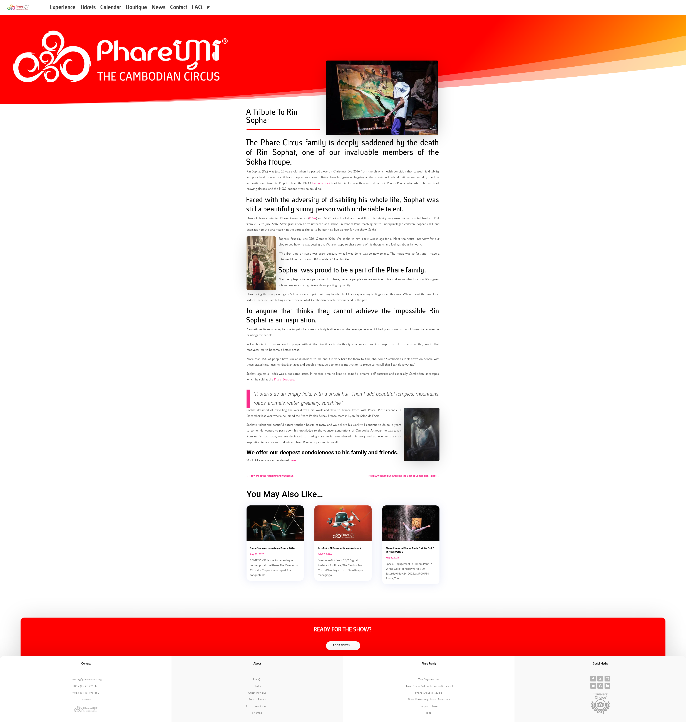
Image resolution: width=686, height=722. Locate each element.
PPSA (312, 218)
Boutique (136, 8)
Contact (179, 8)
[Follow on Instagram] (607, 678)
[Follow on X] (600, 678)
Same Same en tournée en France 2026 (272, 548)
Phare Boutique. (284, 380)
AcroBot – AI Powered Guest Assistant (339, 548)
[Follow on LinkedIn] (607, 686)
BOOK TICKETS (341, 646)
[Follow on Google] (600, 686)
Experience (63, 8)
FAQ (197, 8)
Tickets (88, 8)
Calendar (111, 8)
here (293, 460)
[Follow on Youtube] (593, 686)
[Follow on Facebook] (593, 678)
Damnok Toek (321, 183)
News (159, 8)
